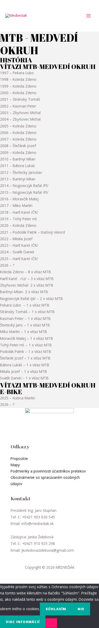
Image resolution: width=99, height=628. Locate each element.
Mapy (15, 464)
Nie (81, 608)
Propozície (19, 458)
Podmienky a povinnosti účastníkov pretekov (48, 471)
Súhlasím (56, 608)
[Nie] (51, 623)
